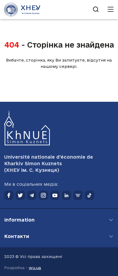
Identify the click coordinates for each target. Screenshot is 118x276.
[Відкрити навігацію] (110, 9)
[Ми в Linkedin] (66, 195)
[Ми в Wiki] (78, 195)
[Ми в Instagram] (43, 195)
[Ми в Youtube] (55, 195)
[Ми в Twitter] (20, 195)
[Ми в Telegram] (31, 195)
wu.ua (35, 267)
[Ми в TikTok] (89, 195)
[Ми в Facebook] (8, 195)
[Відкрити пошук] (95, 9)
